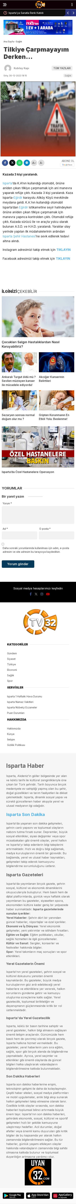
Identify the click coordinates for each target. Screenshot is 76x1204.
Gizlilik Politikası (16, 744)
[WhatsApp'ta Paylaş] (19, 163)
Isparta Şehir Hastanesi (19, 236)
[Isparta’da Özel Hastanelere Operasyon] (38, 446)
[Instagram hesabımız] (41, 594)
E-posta (45, 528)
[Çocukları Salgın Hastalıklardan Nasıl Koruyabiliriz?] (38, 316)
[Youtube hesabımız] (48, 594)
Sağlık (68, 75)
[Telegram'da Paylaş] (27, 163)
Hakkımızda (14, 728)
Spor (10, 680)
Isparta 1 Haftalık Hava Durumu (24, 696)
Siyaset (11, 658)
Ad (5, 528)
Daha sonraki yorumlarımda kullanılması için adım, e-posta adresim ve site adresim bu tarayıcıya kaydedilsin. (36, 550)
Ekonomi (12, 669)
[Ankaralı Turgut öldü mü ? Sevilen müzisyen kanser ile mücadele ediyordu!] (19, 362)
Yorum (7, 503)
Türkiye (11, 664)
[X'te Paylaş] (12, 163)
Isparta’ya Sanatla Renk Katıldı (22, 12)
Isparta (7, 183)
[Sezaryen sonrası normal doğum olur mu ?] (19, 400)
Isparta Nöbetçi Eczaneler (22, 707)
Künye (10, 733)
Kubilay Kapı (21, 68)
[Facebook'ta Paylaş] (5, 163)
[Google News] (67, 165)
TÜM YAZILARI (62, 68)
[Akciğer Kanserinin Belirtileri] (56, 362)
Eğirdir (18, 197)
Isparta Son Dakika (25, 814)
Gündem (12, 653)
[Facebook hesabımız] (31, 594)
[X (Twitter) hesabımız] (36, 594)
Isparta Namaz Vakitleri (20, 701)
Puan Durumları (15, 712)
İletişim (11, 739)
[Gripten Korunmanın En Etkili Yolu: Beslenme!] (56, 400)
